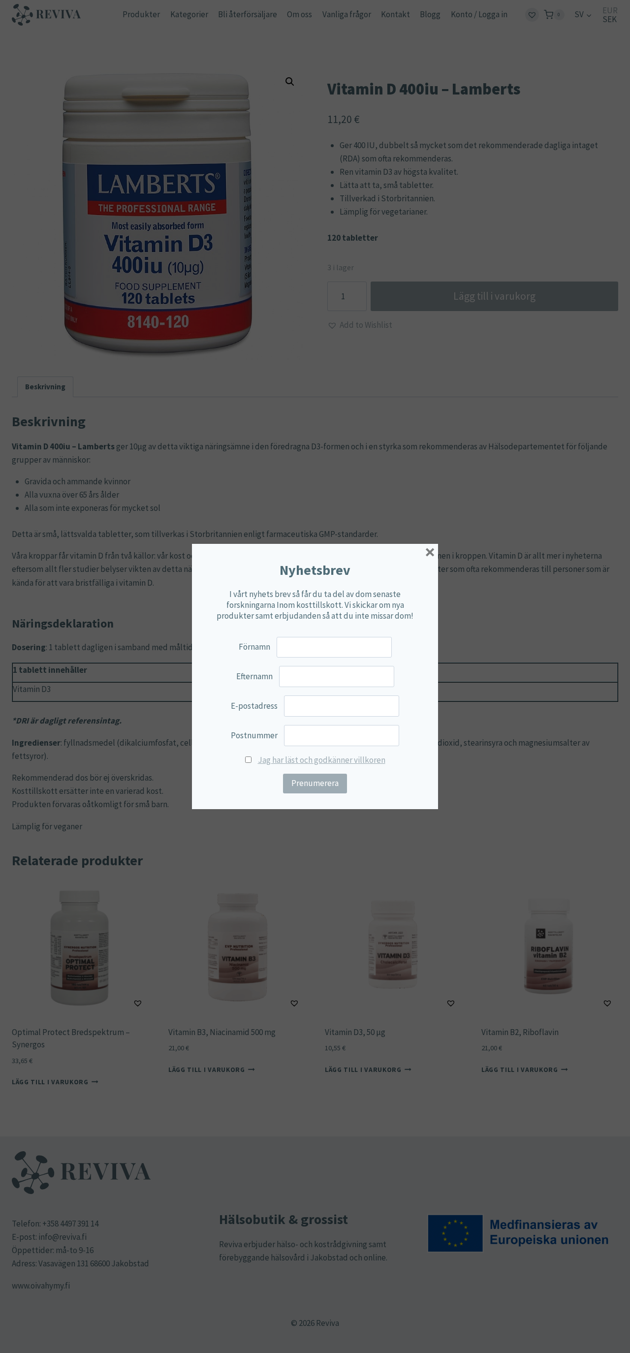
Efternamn (254, 676)
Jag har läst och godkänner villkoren (321, 760)
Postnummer (254, 735)
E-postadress (254, 705)
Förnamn (254, 646)
